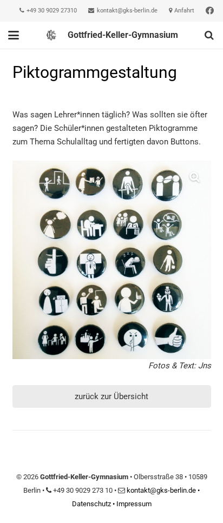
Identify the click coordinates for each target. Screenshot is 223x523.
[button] (13, 35)
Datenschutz (91, 504)
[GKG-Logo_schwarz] (51, 35)
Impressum (134, 504)
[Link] (210, 11)
